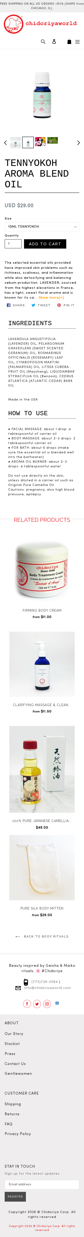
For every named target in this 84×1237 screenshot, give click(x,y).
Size (8, 218)
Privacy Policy (18, 1134)
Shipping (13, 1104)
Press (10, 1054)
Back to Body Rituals (45, 936)
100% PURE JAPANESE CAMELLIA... (42, 821)
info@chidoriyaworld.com (47, 988)
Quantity (12, 235)
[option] (15, 142)
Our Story (14, 1034)
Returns (12, 1114)
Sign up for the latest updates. (32, 1173)
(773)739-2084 (44, 982)
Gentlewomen (18, 1074)
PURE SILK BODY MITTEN (42, 908)
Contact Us (15, 1064)
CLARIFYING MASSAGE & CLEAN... (42, 705)
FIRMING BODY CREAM (42, 610)
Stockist (12, 1044)
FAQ (9, 1124)
